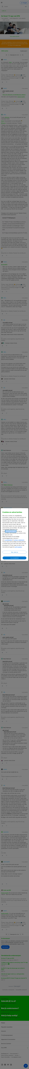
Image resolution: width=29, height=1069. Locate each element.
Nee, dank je (14, 552)
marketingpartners (11, 531)
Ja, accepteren (14, 558)
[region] (14, 534)
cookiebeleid (8, 540)
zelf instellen (18, 547)
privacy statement (19, 540)
